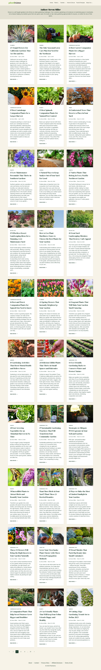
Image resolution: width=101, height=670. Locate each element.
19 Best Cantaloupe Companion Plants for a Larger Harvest (20, 113)
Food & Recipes (80, 2)
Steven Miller (14, 56)
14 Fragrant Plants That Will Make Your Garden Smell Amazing (78, 305)
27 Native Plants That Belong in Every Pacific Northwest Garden (78, 175)
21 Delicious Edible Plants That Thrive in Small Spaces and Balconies (50, 365)
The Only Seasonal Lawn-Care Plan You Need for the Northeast (50, 51)
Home (51, 2)
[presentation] (21, 33)
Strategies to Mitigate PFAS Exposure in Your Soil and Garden (78, 431)
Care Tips (41, 547)
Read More (13, 79)
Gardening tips (73, 360)
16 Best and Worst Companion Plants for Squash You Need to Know (21, 305)
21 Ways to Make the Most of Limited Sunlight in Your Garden (79, 494)
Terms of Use (68, 662)
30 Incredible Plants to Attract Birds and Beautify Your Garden (19, 494)
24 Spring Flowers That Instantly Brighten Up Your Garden (49, 305)
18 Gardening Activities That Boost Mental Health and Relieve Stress (20, 365)
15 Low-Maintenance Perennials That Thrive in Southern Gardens (20, 175)
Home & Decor (71, 2)
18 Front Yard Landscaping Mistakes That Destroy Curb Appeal (80, 236)
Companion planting (74, 45)
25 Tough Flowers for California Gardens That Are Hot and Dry (20, 51)
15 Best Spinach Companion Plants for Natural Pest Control (48, 113)
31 (30, 651)
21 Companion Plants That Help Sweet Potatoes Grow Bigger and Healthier (21, 614)
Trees (70, 107)
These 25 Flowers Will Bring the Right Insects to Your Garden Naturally (20, 553)
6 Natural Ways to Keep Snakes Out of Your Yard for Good (49, 175)
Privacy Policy (45, 662)
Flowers (12, 45)
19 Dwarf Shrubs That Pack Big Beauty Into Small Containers (78, 553)
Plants (41, 107)
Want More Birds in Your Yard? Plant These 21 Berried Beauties (49, 494)
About (30, 662)
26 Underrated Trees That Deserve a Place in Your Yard (79, 113)
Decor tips (13, 230)
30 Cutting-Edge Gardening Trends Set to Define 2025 (79, 614)
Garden (41, 45)
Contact (36, 662)
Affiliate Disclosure (57, 662)
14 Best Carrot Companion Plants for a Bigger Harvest (80, 51)
